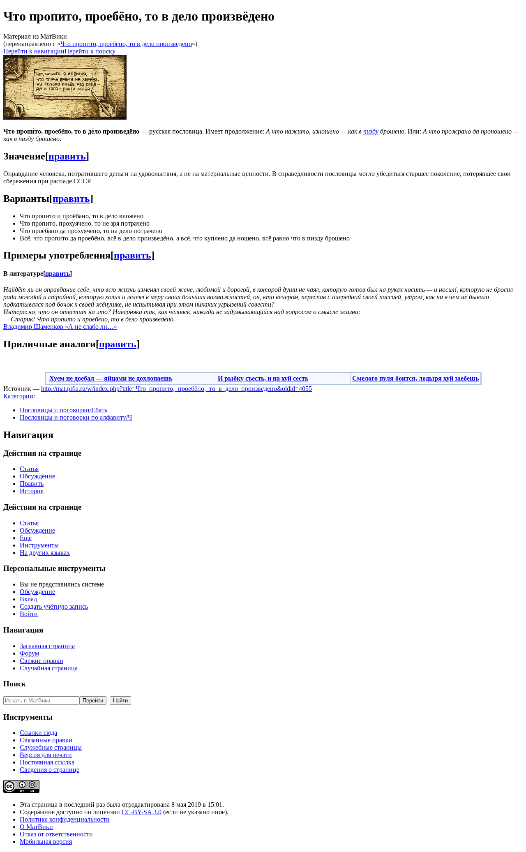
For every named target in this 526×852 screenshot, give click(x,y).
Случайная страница (49, 668)
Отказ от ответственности (56, 834)
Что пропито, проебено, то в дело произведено (126, 43)
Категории (18, 396)
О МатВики (36, 826)
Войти (29, 613)
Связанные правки (46, 740)
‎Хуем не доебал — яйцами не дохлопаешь (110, 378)
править (67, 156)
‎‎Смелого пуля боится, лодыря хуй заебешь (415, 378)
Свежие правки (41, 660)
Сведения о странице (49, 769)
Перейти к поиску (90, 51)
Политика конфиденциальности (65, 819)
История (32, 490)
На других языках (45, 552)
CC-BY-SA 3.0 (141, 811)
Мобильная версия (46, 841)
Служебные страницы (51, 747)
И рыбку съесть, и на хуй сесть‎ (263, 378)
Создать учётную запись (54, 606)
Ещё (26, 537)
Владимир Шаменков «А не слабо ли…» (60, 326)
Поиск (14, 683)
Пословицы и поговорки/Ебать (63, 409)
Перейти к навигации (34, 51)
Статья (29, 468)
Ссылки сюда (38, 732)
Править (32, 483)
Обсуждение (37, 476)
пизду (370, 131)
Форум (29, 653)
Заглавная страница (47, 645)
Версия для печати (46, 754)
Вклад (28, 599)
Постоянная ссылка (47, 762)
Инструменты (39, 545)
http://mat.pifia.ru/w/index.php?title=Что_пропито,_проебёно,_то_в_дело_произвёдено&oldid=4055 (176, 388)
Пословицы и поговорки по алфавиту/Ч (76, 417)
